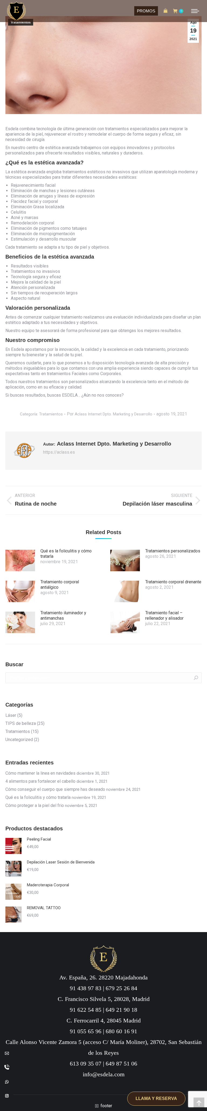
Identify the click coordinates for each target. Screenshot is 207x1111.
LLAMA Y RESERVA (156, 1098)
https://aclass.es (59, 452)
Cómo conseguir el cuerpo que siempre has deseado (55, 789)
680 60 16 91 (121, 1031)
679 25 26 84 (121, 988)
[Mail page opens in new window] (7, 1053)
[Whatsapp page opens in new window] (7, 1081)
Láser (10, 715)
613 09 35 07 (85, 1063)
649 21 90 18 (121, 1009)
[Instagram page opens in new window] (7, 1095)
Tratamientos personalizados (172, 550)
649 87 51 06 (121, 1063)
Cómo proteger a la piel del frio (34, 805)
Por (109, 414)
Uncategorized (19, 739)
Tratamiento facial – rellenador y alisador (164, 615)
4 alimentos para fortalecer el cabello (40, 781)
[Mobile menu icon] (195, 11)
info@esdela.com (104, 1074)
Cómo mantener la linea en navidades (40, 773)
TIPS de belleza (20, 723)
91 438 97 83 (85, 988)
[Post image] (20, 560)
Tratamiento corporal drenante (173, 581)
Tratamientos (21, 22)
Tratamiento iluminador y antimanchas (63, 615)
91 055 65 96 (85, 1031)
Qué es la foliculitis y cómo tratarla (66, 553)
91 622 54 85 (85, 1009)
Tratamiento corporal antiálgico (59, 584)
